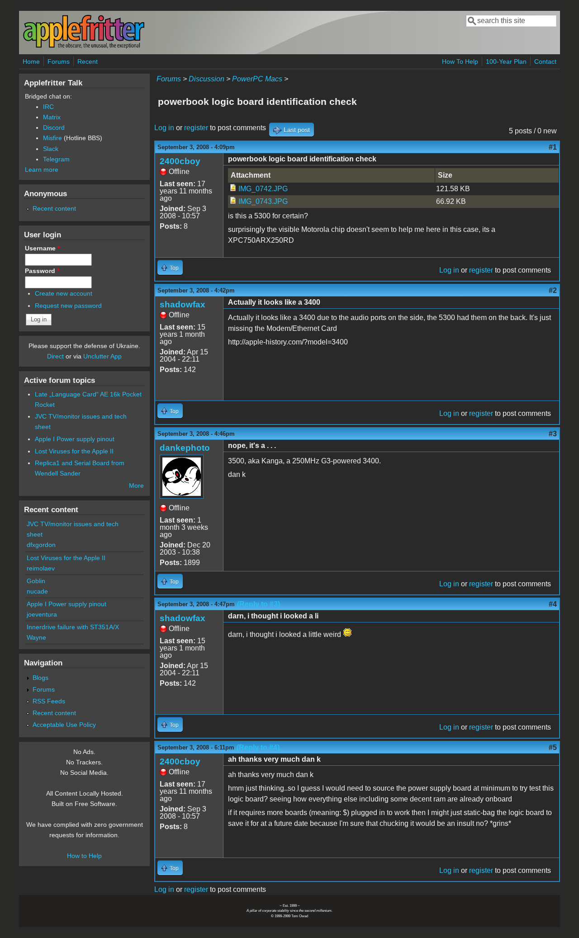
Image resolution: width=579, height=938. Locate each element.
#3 (553, 434)
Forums (58, 61)
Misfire (52, 137)
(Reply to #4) (258, 747)
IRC (48, 106)
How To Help (460, 61)
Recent (87, 61)
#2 (553, 290)
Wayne (36, 637)
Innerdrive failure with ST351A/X (73, 627)
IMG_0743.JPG (263, 201)
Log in (164, 128)
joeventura (42, 614)
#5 (553, 747)
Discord (54, 127)
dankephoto (185, 448)
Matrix (52, 117)
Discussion (206, 79)
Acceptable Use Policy (64, 724)
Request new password (68, 305)
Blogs (40, 677)
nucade (37, 591)
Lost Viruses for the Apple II (74, 451)
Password (42, 270)
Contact (545, 61)
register (196, 128)
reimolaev (41, 568)
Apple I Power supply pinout (74, 439)
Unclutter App (102, 356)
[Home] (83, 47)
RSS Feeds (49, 701)
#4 (553, 604)
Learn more (41, 169)
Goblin (36, 580)
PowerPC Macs (257, 79)
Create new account (63, 293)
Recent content (54, 208)
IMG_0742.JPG (263, 189)
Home (31, 61)
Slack (50, 148)
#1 (553, 147)
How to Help (84, 855)
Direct (55, 356)
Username (42, 248)
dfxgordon (41, 544)
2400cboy (180, 161)
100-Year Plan (506, 61)
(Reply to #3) (258, 604)
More (136, 485)
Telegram (56, 159)
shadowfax (182, 304)
